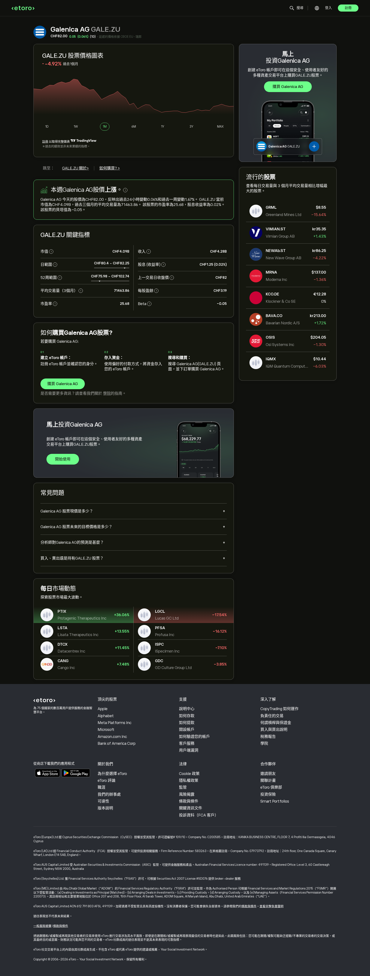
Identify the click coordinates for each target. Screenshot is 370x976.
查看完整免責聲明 (271, 906)
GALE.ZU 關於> (75, 168)
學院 (107, 393)
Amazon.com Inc (112, 737)
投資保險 (268, 794)
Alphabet (106, 716)
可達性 (103, 801)
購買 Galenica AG (288, 87)
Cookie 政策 (189, 774)
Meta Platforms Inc (114, 723)
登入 (328, 8)
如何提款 (186, 723)
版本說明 (105, 808)
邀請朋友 (268, 774)
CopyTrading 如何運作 (279, 709)
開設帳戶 (186, 729)
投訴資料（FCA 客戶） (198, 815)
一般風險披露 (42, 926)
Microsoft (106, 729)
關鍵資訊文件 (190, 808)
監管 (183, 787)
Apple (102, 709)
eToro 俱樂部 (271, 787)
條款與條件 (188, 801)
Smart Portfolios (274, 801)
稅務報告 (268, 737)
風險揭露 (186, 794)
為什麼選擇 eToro (112, 774)
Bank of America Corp (117, 743)
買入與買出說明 (273, 729)
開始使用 (62, 459)
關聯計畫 (268, 780)
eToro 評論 (106, 780)
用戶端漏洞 (188, 750)
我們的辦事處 (109, 794)
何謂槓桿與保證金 (275, 723)
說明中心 (186, 709)
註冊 (348, 8)
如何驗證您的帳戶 (194, 737)
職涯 (101, 787)
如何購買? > (109, 168)
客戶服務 (186, 743)
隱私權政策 (188, 780)
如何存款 (186, 716)
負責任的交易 (271, 716)
